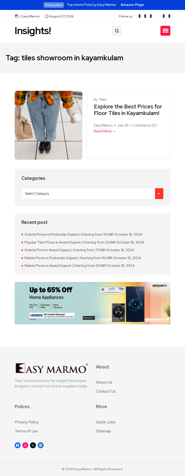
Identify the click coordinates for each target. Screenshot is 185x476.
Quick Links (106, 422)
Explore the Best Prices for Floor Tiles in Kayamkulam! (128, 110)
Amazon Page (132, 4)
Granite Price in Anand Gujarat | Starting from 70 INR (65, 250)
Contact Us (106, 391)
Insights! (33, 31)
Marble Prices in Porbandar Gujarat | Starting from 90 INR (68, 258)
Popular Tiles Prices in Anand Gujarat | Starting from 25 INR (70, 242)
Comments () (145, 125)
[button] (165, 31)
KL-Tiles (100, 99)
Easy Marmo (103, 125)
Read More (103, 131)
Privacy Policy (27, 422)
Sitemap (103, 431)
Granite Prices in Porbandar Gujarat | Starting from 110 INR (69, 234)
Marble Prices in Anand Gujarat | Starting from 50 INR (65, 265)
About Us (104, 382)
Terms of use (26, 431)
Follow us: (126, 16)
